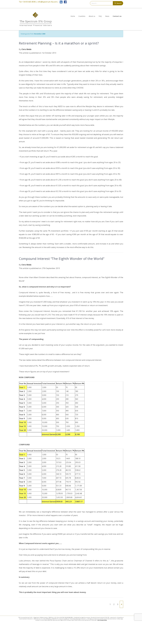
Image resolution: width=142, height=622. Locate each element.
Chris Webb (26, 49)
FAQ (100, 16)
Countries (81, 16)
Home (73, 16)
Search (118, 3)
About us (92, 16)
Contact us (117, 16)
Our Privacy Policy (102, 620)
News (107, 16)
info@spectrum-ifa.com (47, 2)
